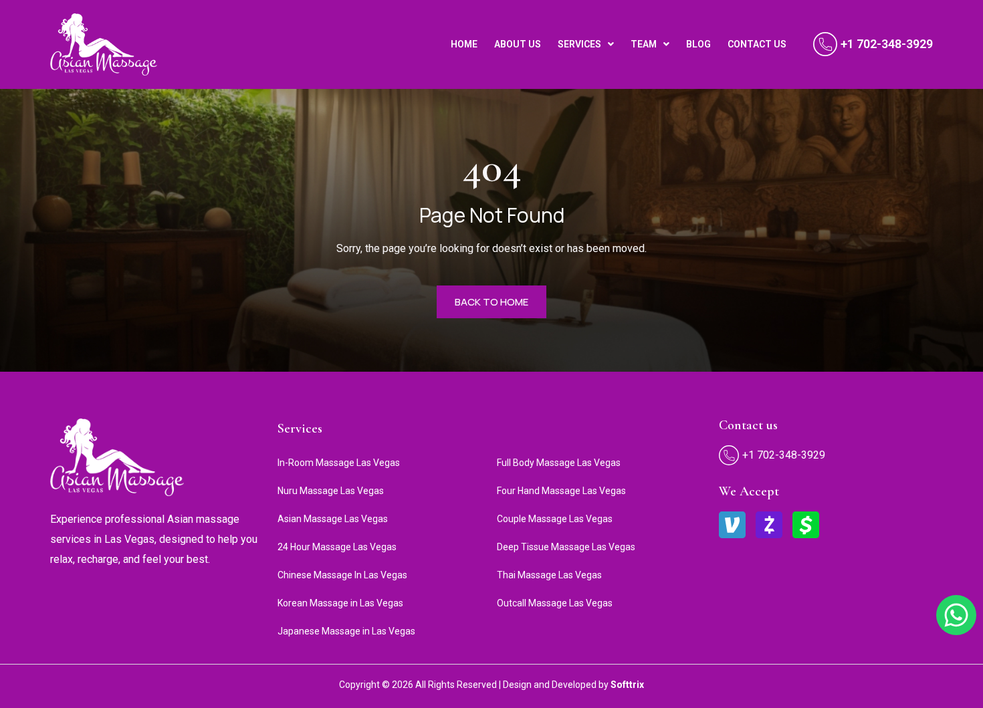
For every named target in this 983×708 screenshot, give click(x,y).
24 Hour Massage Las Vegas (337, 547)
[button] (586, 44)
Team (644, 44)
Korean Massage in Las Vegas (340, 603)
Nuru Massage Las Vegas (331, 490)
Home (464, 44)
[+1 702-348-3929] (825, 44)
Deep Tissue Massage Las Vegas (566, 547)
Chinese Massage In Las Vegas (342, 575)
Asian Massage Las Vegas (333, 518)
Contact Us (757, 44)
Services (579, 44)
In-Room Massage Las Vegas (339, 462)
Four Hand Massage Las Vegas (561, 490)
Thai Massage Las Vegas (549, 575)
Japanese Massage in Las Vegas (346, 631)
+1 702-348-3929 (887, 44)
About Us (517, 44)
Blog (698, 44)
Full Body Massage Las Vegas (559, 462)
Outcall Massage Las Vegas (555, 603)
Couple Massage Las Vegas (555, 518)
